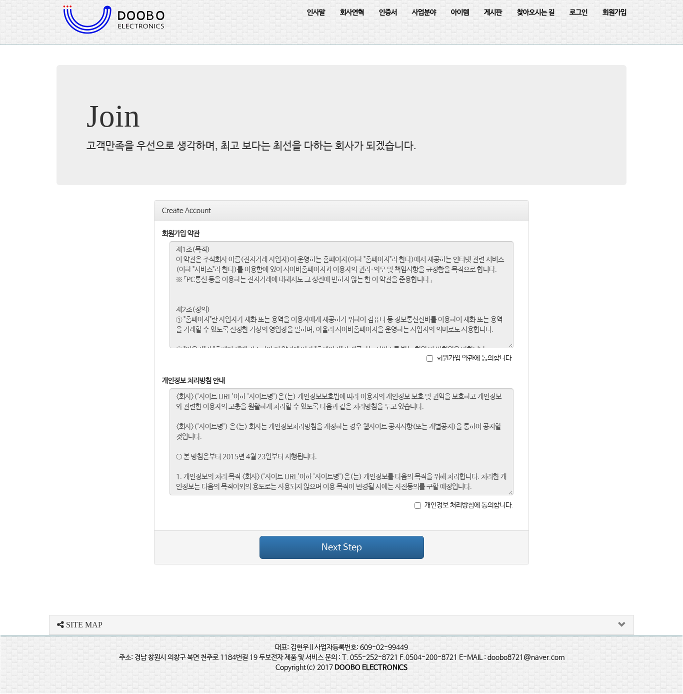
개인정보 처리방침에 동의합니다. (469, 505)
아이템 (460, 13)
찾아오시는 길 (535, 13)
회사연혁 (352, 13)
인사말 (316, 13)
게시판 (493, 13)
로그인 (579, 13)
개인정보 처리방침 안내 (193, 381)
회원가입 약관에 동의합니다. (475, 358)
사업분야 (424, 13)
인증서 (388, 13)
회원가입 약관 (181, 234)
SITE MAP (83, 624)
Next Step (342, 547)
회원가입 (614, 13)
